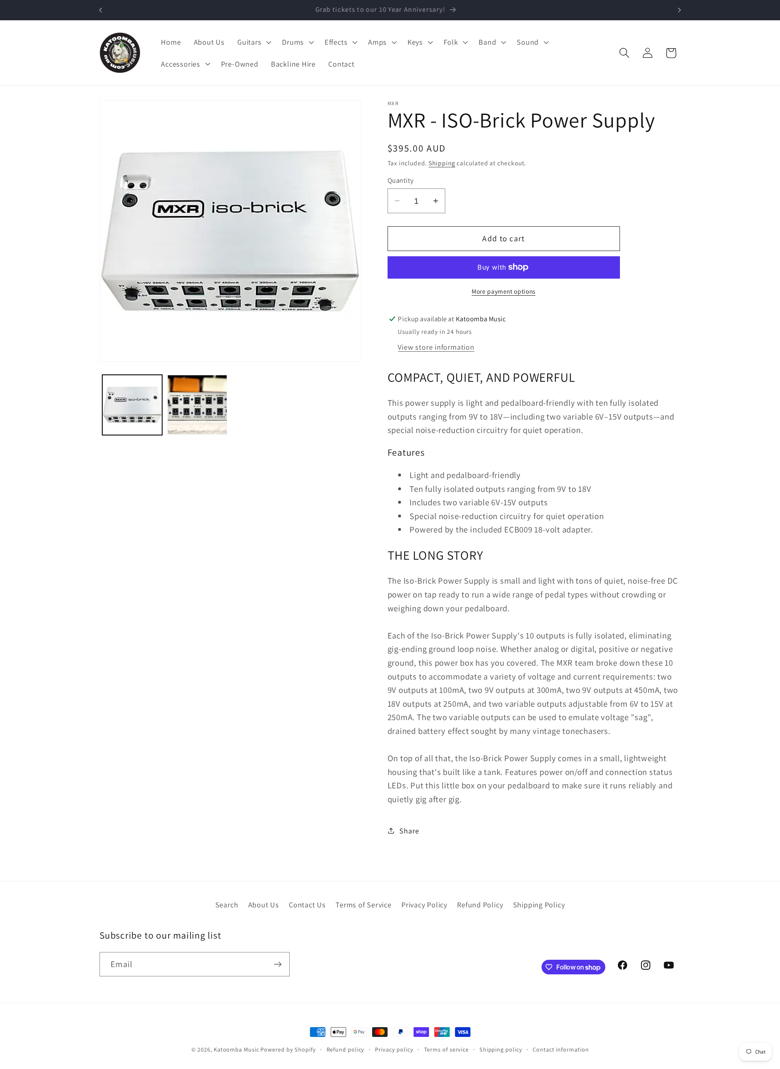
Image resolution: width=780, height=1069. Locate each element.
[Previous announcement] (101, 10)
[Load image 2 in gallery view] (197, 405)
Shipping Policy (539, 904)
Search (226, 904)
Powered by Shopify (288, 1049)
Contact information (561, 1049)
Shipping (442, 162)
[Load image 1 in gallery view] (132, 405)
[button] (253, 42)
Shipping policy (500, 1049)
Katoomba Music (236, 1049)
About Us (263, 904)
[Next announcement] (680, 10)
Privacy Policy (424, 904)
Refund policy (346, 1049)
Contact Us (307, 904)
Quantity (401, 180)
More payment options (503, 291)
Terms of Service (363, 904)
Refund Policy (480, 904)
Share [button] (409, 830)
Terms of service (446, 1049)
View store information (436, 346)
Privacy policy (394, 1049)
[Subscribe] (277, 964)
